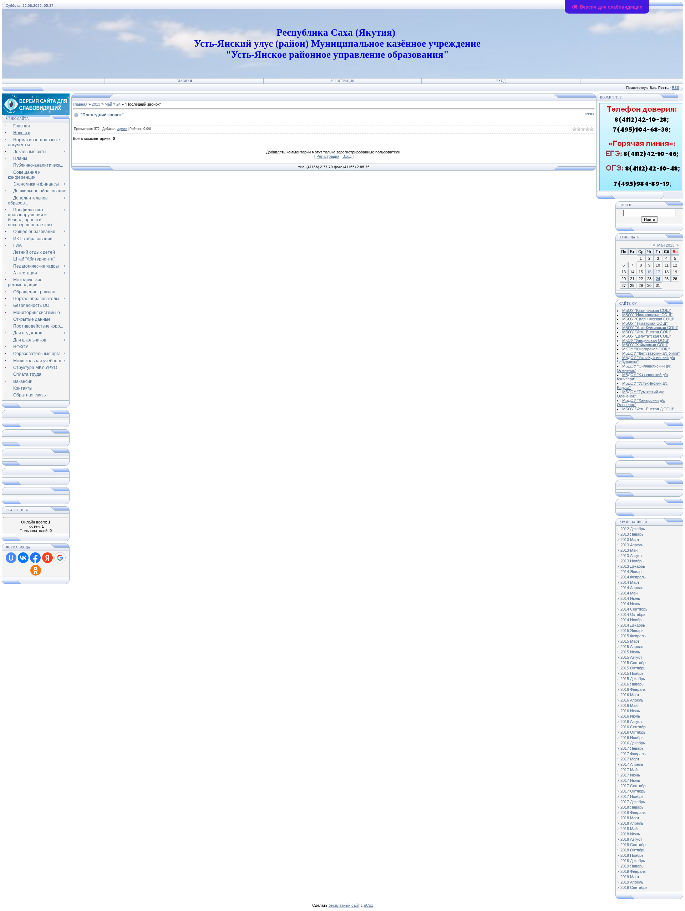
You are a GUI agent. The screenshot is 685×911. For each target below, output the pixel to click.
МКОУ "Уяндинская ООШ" (645, 340)
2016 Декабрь (632, 743)
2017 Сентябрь (634, 786)
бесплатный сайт (344, 905)
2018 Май (629, 828)
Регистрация (342, 81)
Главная (184, 81)
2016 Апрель (631, 700)
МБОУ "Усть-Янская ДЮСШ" (648, 409)
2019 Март (629, 877)
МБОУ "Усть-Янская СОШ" (646, 332)
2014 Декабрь (632, 625)
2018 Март (629, 818)
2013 (96, 104)
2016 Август (631, 721)
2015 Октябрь (632, 668)
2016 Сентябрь (634, 727)
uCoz (368, 905)
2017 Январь (632, 748)
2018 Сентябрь (634, 844)
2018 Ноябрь (632, 855)
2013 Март (629, 539)
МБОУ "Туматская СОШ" (645, 323)
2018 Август (631, 839)
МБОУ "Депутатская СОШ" (646, 336)
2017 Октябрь (632, 791)
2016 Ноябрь (632, 737)
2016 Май (629, 705)
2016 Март (629, 695)
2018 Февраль (633, 812)
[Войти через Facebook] (35, 557)
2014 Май (629, 593)
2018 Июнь (630, 834)
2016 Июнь (630, 711)
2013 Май (629, 550)
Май (108, 104)
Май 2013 (665, 245)
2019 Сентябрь (634, 887)
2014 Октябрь (632, 614)
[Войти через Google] (60, 557)
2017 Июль (630, 780)
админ (122, 129)
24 (118, 104)
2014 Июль (630, 604)
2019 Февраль (633, 871)
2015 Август (631, 657)
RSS (675, 88)
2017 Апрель (631, 764)
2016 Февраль (633, 689)
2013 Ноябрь (632, 561)
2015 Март (629, 641)
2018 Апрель (631, 823)
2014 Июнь (630, 598)
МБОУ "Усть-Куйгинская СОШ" (650, 327)
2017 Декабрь (632, 802)
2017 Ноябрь (632, 796)
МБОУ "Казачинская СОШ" (646, 310)
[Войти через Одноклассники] (35, 570)
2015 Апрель (631, 646)
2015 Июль (630, 652)
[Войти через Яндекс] (47, 557)
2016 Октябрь (632, 732)
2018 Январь (632, 807)
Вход (501, 81)
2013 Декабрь (632, 566)
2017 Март (629, 759)
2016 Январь (632, 684)
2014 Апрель (631, 588)
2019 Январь (632, 866)
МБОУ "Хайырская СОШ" (645, 345)
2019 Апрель (631, 882)
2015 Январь (632, 630)
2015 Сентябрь (634, 663)
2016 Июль (630, 716)
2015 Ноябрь (632, 673)
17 (658, 272)
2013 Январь (632, 534)
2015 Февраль (633, 636)
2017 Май (629, 770)
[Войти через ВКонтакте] (23, 557)
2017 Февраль (633, 753)
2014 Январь (632, 572)
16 (649, 272)
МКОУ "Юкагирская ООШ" (646, 349)
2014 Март (629, 582)
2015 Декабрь (632, 679)
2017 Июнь (630, 775)
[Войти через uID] (11, 557)
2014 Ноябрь (632, 620)
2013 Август (631, 555)
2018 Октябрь (632, 850)
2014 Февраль (633, 577)
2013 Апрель (631, 545)
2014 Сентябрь (634, 609)
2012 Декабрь (632, 529)
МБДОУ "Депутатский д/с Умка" (651, 353)
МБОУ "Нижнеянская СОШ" (647, 315)
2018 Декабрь (632, 861)
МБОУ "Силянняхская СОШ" (648, 319)
